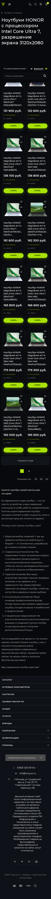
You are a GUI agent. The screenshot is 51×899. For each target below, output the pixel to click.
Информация (10, 738)
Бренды (7, 723)
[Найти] (44, 76)
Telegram (22, 862)
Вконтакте (15, 862)
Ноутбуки (8, 694)
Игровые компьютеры (16, 687)
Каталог (7, 680)
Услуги (6, 716)
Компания (8, 730)
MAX (36, 862)
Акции (6, 709)
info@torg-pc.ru (27, 773)
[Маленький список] (46, 68)
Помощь (7, 745)
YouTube (29, 862)
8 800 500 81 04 (26, 768)
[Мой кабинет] (41, 4)
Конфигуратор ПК (13, 701)
